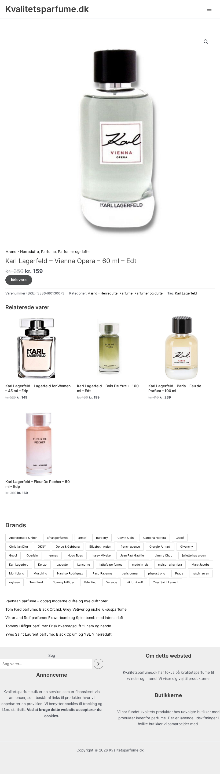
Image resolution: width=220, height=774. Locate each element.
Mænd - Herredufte (22, 251)
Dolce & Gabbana (68, 546)
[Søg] (98, 664)
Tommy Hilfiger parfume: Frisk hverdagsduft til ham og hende (58, 626)
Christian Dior (18, 546)
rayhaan (14, 582)
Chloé (180, 538)
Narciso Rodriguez (70, 573)
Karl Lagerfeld (186, 293)
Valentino (90, 582)
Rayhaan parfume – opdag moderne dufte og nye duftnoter (56, 601)
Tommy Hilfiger (63, 582)
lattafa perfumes (111, 564)
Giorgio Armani (159, 546)
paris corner (130, 573)
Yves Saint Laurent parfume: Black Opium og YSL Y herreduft (58, 634)
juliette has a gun (194, 555)
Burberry (102, 538)
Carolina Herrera (154, 538)
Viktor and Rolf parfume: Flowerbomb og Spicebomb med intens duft (64, 617)
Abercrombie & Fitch (23, 538)
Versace (111, 582)
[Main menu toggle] (209, 9)
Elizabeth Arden (100, 546)
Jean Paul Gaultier (132, 555)
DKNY (42, 546)
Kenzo (42, 564)
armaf (82, 538)
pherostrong (156, 573)
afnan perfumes (57, 538)
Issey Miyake (102, 555)
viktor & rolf (135, 582)
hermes (53, 555)
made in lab (140, 564)
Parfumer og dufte (74, 251)
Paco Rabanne (102, 573)
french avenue (130, 546)
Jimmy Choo (164, 555)
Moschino (40, 573)
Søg (51, 655)
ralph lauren (201, 573)
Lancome (83, 564)
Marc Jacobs (201, 564)
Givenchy (186, 546)
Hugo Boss (75, 555)
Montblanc (16, 573)
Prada (179, 573)
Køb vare (19, 280)
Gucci (13, 555)
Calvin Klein (126, 538)
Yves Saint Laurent (165, 582)
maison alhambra (170, 564)
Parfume (48, 251)
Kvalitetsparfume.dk (47, 9)
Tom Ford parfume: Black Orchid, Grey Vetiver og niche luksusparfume (66, 609)
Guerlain (32, 555)
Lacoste (62, 564)
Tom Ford (36, 582)
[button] (206, 42)
